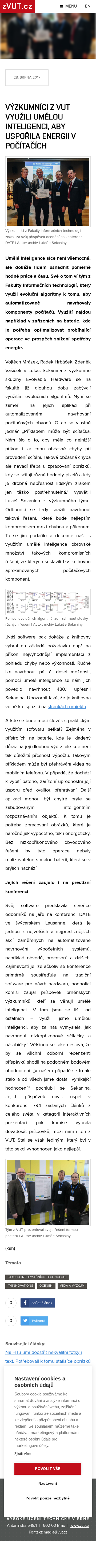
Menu (71, 6)
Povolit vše (47, 1469)
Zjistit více (22, 1454)
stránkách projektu (67, 706)
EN (87, 6)
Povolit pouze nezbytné (48, 1498)
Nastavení (47, 1483)
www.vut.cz (79, 1526)
